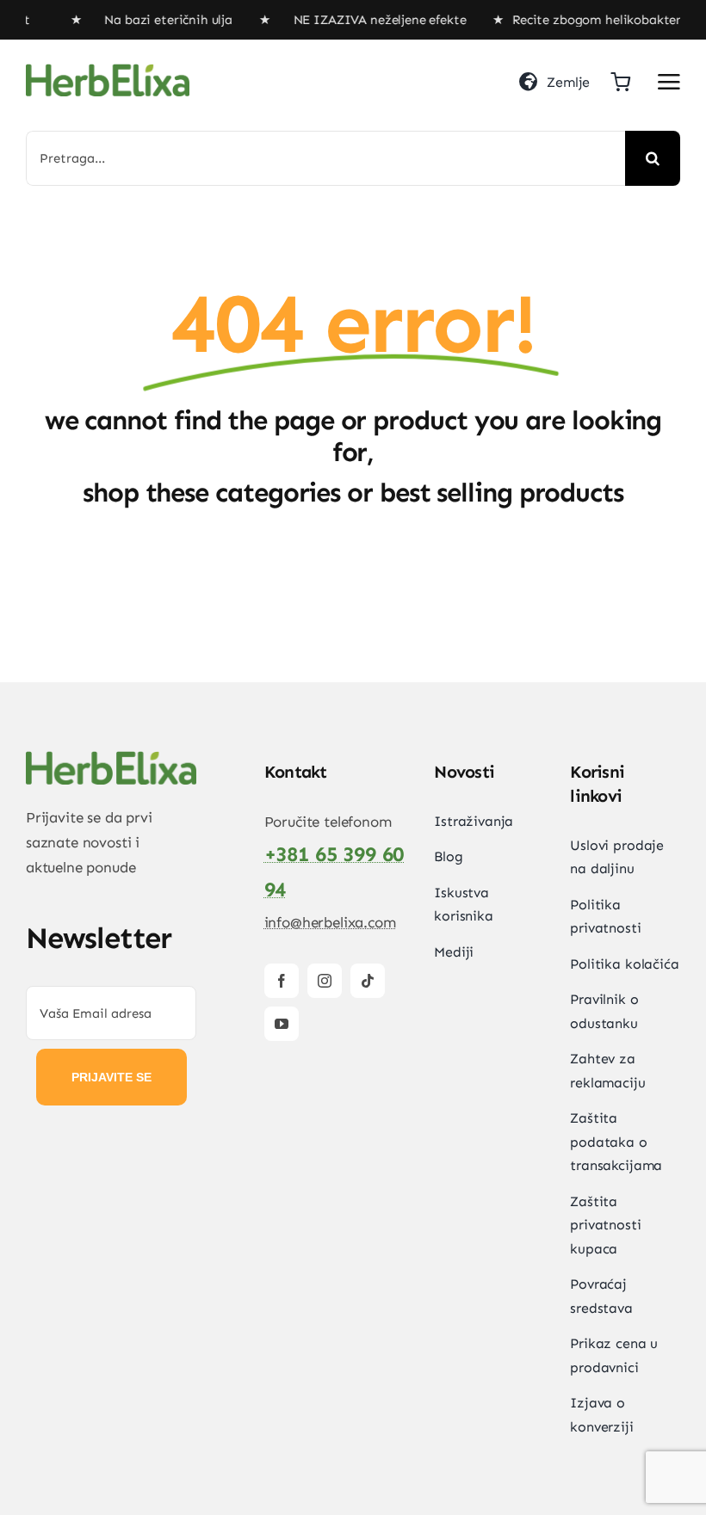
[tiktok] (367, 981)
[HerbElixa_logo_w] (107, 70)
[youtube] (281, 1024)
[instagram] (324, 981)
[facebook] (281, 981)
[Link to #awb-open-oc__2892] (669, 81)
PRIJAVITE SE (111, 1077)
